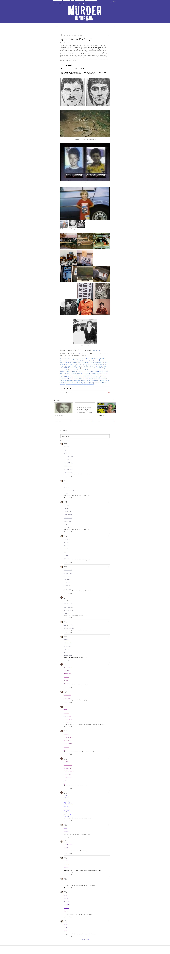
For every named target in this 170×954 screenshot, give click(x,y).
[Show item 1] (64, 224)
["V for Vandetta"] (63, 408)
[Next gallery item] (108, 203)
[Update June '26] (106, 408)
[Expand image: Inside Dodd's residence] (68, 258)
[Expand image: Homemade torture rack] (85, 291)
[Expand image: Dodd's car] (85, 241)
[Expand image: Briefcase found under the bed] (85, 274)
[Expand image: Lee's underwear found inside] (101, 274)
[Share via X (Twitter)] (64, 388)
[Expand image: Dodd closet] (68, 274)
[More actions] (109, 35)
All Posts (56, 26)
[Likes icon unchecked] (64, 477)
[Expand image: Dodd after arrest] (68, 307)
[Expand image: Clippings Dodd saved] (85, 258)
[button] (114, 26)
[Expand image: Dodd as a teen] (101, 291)
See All (114, 400)
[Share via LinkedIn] (67, 388)
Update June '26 (103, 415)
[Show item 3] (81, 224)
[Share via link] (70, 388)
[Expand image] (85, 203)
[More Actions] (109, 444)
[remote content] (85, 69)
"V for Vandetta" (59, 415)
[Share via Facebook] (61, 388)
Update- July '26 (81, 405)
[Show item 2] (73, 224)
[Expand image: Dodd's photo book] (68, 291)
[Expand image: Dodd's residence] (68, 241)
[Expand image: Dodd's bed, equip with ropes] (101, 258)
